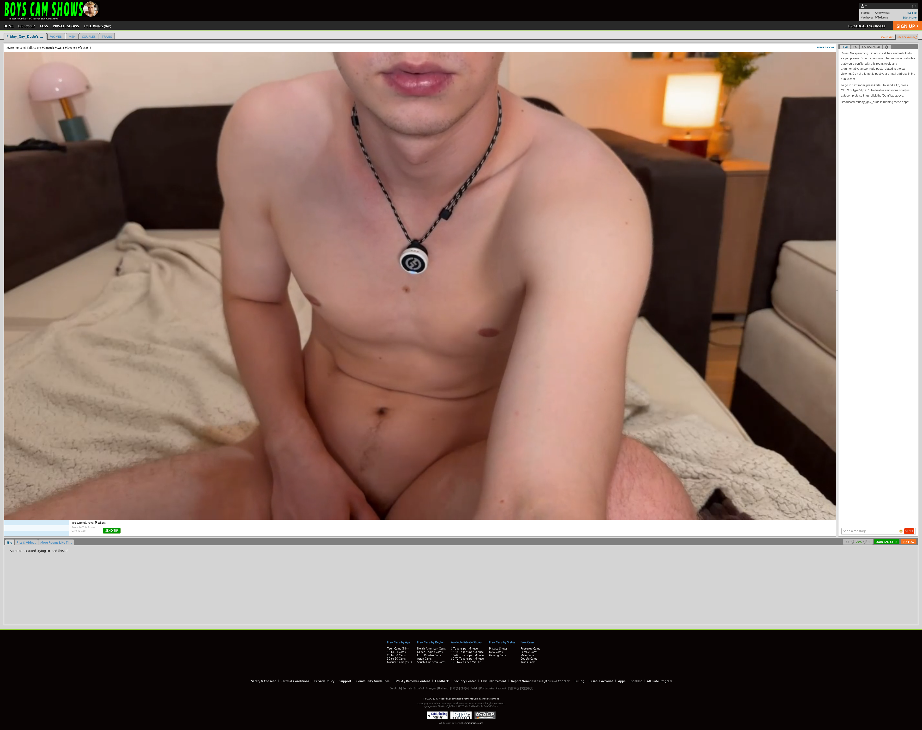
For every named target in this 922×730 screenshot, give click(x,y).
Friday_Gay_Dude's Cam (26, 36)
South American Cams (431, 662)
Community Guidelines (372, 681)
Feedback (442, 681)
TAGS (44, 26)
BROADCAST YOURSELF (867, 26)
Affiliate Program (659, 681)
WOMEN (56, 36)
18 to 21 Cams (396, 652)
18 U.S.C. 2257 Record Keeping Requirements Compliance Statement (461, 698)
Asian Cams (424, 658)
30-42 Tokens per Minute (467, 655)
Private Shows (498, 648)
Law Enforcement (493, 681)
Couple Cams (529, 658)
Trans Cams (528, 662)
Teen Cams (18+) (398, 648)
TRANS (107, 36)
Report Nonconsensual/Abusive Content (540, 681)
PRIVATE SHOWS (66, 26)
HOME (8, 26)
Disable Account (601, 681)
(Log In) (912, 12)
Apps (621, 681)
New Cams (496, 652)
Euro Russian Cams (429, 655)
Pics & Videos (26, 542)
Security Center (465, 681)
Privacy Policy (324, 681)
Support (345, 681)
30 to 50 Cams (396, 658)
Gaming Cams (497, 655)
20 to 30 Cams (396, 655)
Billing (579, 681)
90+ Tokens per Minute (466, 662)
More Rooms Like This (56, 542)
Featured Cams (530, 648)
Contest (636, 681)
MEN (72, 36)
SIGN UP (906, 26)
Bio (9, 542)
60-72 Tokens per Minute (467, 658)
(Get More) (910, 17)
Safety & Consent (263, 681)
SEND (909, 531)
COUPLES (89, 36)
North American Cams (431, 648)
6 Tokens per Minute (464, 648)
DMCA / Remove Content (412, 681)
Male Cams (527, 655)
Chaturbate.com (474, 723)
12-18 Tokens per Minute (467, 652)
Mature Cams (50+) (399, 662)
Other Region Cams (430, 652)
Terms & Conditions (295, 681)
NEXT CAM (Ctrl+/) (907, 37)
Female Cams (529, 652)
